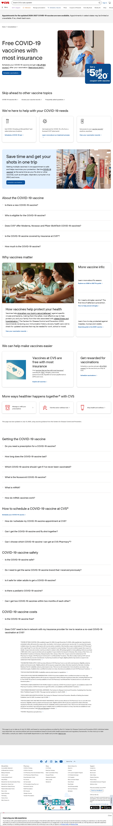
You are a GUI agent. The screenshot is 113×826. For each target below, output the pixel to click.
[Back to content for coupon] (42, 659)
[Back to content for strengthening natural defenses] (66, 692)
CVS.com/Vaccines (43, 708)
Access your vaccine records (31, 99)
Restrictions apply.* (36, 67)
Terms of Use (74, 824)
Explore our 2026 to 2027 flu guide (89, 283)
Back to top (62, 733)
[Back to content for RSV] (43, 712)
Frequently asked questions (54, 99)
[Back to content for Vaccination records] (67, 672)
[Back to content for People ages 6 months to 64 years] (80, 686)
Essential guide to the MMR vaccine (90, 327)
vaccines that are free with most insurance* (50, 370)
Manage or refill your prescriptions (19, 408)
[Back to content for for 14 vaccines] (56, 708)
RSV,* (43, 372)
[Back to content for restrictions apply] (91, 669)
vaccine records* (97, 129)
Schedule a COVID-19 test (13, 135)
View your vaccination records (90, 135)
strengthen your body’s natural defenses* (34, 313)
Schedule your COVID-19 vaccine (13, 515)
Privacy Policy (65, 824)
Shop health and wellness (95, 407)
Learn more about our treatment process (56, 135)
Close (110, 815)
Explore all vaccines (39, 382)
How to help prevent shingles (88, 306)
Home (4, 26)
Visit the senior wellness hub (59, 407)
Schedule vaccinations (10, 73)
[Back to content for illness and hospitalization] (49, 697)
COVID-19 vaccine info (9, 99)
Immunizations (12, 26)
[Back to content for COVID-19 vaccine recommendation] (31, 681)
